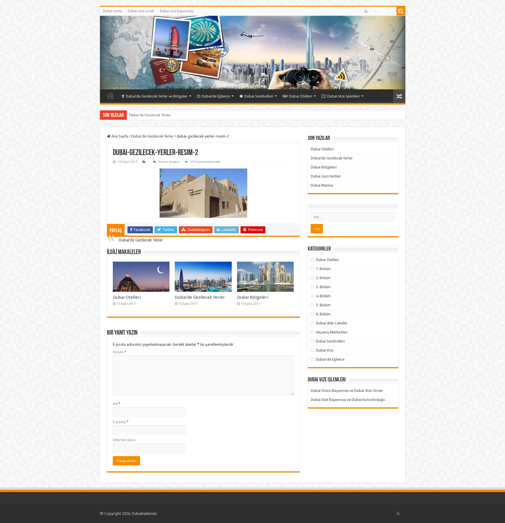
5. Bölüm (323, 305)
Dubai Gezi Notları (326, 176)
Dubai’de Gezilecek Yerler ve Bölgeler (157, 96)
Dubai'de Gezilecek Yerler (152, 136)
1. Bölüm (323, 269)
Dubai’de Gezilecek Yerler (150, 115)
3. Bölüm (323, 287)
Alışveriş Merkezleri (331, 332)
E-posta (121, 422)
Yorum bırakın (168, 162)
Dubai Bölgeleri (252, 297)
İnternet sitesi (124, 440)
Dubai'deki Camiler (331, 323)
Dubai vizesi (112, 11)
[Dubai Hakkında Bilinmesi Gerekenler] (252, 52)
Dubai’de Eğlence (216, 96)
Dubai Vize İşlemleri (343, 96)
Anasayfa (110, 95)
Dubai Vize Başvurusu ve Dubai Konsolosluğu (348, 399)
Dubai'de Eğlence (330, 359)
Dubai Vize (324, 350)
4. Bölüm (323, 296)
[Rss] (366, 11)
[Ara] (401, 11)
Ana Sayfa (119, 136)
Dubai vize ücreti (141, 11)
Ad (116, 404)
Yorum (120, 352)
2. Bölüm (323, 278)
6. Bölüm (323, 314)
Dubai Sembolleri (258, 96)
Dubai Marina (322, 185)
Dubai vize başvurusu (177, 11)
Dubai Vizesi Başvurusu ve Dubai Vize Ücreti (347, 390)
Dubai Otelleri (300, 96)
